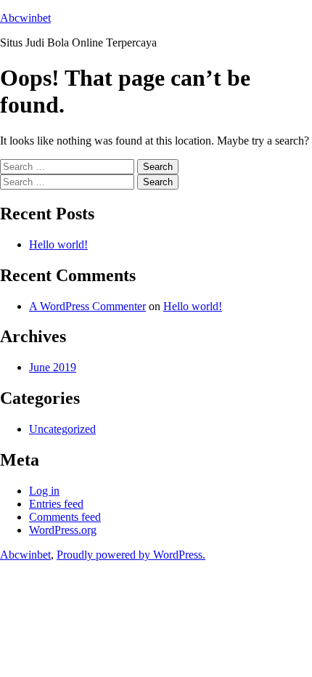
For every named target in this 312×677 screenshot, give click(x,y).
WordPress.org (63, 530)
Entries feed (56, 504)
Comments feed (65, 517)
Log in (44, 491)
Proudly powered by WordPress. (131, 554)
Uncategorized (62, 429)
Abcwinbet (25, 18)
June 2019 (52, 367)
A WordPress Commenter (87, 306)
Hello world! (58, 244)
